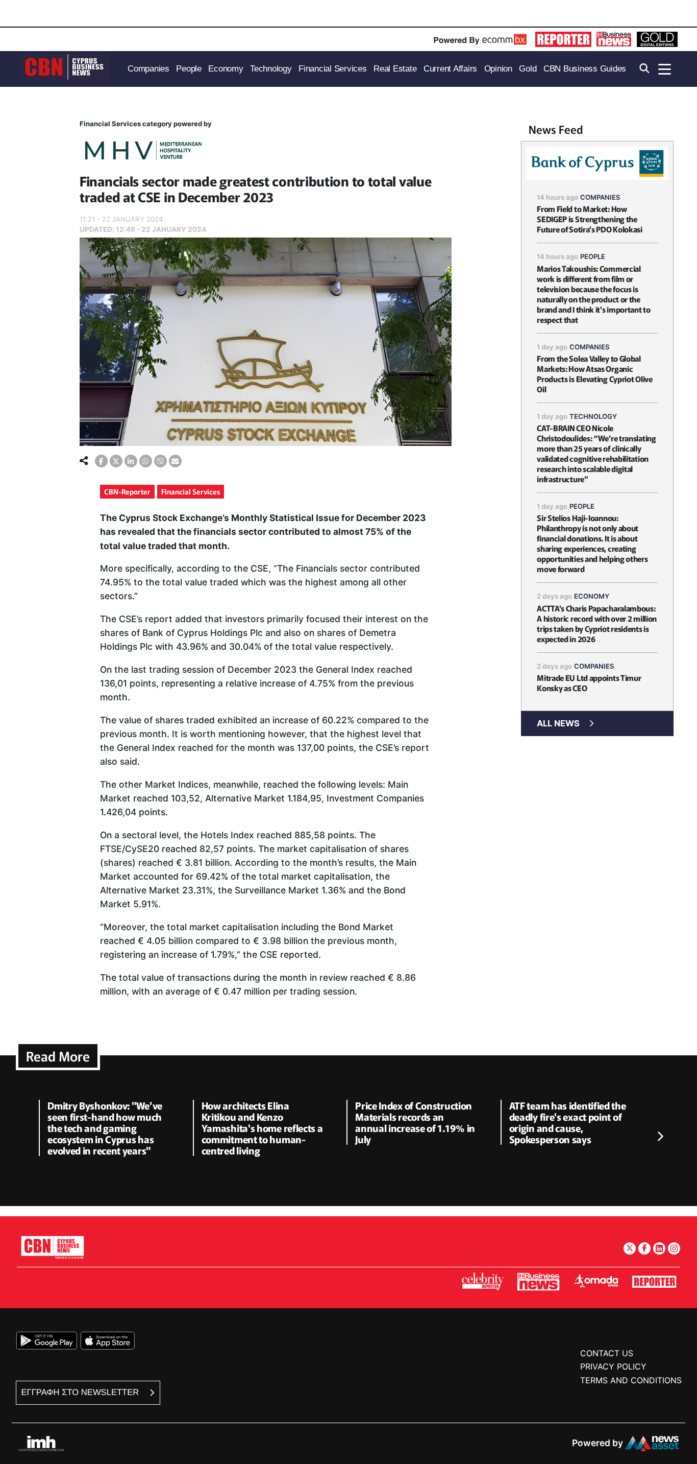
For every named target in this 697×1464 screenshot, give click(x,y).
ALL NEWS (558, 723)
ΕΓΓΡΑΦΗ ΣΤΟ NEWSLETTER (81, 1392)
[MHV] (143, 152)
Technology (593, 416)
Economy (591, 596)
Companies (600, 197)
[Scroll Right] (659, 1136)
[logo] (65, 68)
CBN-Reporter (127, 491)
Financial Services (190, 491)
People (592, 256)
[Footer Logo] (52, 1247)
